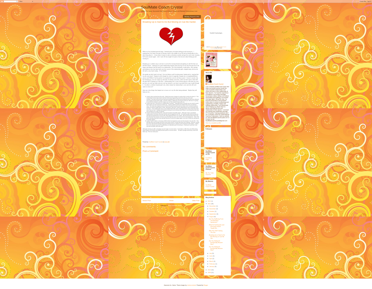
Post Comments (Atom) (175, 205)
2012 (209, 201)
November (212, 209)
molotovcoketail (191, 285)
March (211, 261)
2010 (209, 270)
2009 (209, 272)
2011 (209, 203)
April (210, 258)
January (212, 266)
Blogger (206, 285)
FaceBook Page (209, 158)
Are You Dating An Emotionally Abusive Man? (216, 242)
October (212, 211)
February (212, 264)
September (213, 214)
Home (171, 200)
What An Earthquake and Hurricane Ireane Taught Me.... (216, 226)
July (210, 253)
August (211, 216)
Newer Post (147, 200)
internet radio (213, 46)
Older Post (195, 200)
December (212, 206)
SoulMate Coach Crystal (162, 7)
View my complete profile (213, 123)
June (211, 256)
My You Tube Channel (210, 173)
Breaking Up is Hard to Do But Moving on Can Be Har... (217, 236)
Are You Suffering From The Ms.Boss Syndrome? (216, 220)
